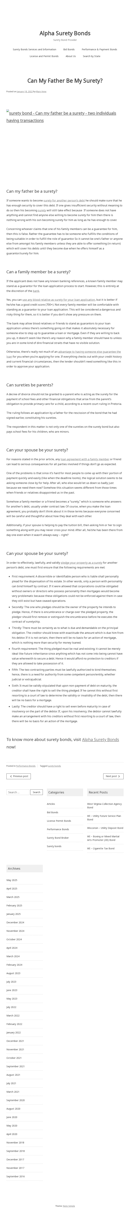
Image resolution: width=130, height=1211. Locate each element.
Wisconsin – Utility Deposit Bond (105, 828)
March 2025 (12, 897)
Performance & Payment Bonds (99, 49)
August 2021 (13, 1074)
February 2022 (14, 1024)
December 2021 (15, 1041)
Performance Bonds (26, 765)
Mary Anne (41, 91)
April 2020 (11, 1134)
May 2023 (11, 998)
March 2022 (12, 1015)
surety (42, 210)
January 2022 (13, 1032)
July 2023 (11, 981)
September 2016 (15, 1176)
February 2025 (14, 905)
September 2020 (15, 1100)
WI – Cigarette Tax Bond (100, 848)
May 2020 (11, 1125)
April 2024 (11, 947)
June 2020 (11, 1117)
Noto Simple (69, 1206)
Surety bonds (54, 846)
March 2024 (12, 956)
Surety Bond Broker (58, 837)
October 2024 (14, 939)
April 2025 (11, 888)
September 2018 (15, 1151)
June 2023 (11, 990)
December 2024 (15, 922)
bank (36, 291)
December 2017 (15, 1159)
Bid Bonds (69, 49)
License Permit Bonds (59, 820)
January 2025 (13, 914)
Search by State (91, 56)
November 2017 (15, 1168)
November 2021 (15, 1049)
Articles (51, 803)
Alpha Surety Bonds (65, 33)
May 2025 (11, 880)
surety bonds (54, 765)
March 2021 (12, 1091)
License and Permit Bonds (44, 56)
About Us (71, 56)
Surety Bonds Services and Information (34, 49)
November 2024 (15, 930)
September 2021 (15, 1066)
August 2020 (13, 1108)
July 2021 (11, 1083)
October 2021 (14, 1057)
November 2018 (15, 1142)
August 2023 (13, 973)
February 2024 (14, 964)
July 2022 (11, 1007)
